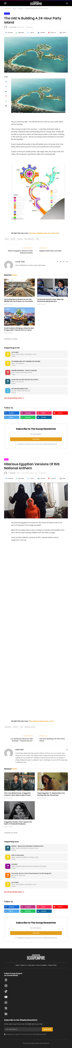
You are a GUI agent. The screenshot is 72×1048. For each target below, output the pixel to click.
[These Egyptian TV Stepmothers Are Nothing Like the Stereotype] (52, 781)
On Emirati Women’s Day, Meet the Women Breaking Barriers (50, 300)
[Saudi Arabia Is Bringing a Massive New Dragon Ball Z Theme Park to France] (19, 316)
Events (7, 13)
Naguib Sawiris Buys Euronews (50, 251)
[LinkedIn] (6, 91)
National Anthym (30, 727)
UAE (37, 239)
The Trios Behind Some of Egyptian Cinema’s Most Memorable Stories (17, 794)
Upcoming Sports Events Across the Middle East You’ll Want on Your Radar (18, 300)
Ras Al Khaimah (29, 239)
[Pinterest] (6, 96)
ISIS (21, 727)
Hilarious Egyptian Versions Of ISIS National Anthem (20, 252)
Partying (19, 239)
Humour (15, 727)
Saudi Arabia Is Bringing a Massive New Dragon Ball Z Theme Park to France (19, 329)
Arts (6, 459)
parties (13, 239)
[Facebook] (6, 82)
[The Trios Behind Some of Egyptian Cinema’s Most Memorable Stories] (19, 781)
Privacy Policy (47, 444)
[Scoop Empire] (36, 3)
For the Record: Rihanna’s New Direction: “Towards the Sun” (22, 740)
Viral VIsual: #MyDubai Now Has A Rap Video (44, 233)
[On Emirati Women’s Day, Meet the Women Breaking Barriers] (52, 288)
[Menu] (5, 3)
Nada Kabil (13, 473)
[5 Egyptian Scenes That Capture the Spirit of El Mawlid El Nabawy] (19, 810)
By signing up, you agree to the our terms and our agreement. (37, 444)
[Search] (67, 3)
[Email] (6, 106)
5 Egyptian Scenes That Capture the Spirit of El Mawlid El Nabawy (18, 823)
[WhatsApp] (6, 101)
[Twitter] (6, 86)
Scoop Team (13, 27)
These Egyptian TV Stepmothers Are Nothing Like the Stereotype (51, 794)
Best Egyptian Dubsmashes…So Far (41, 721)
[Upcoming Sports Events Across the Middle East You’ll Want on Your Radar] (19, 288)
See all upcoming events (14, 398)
